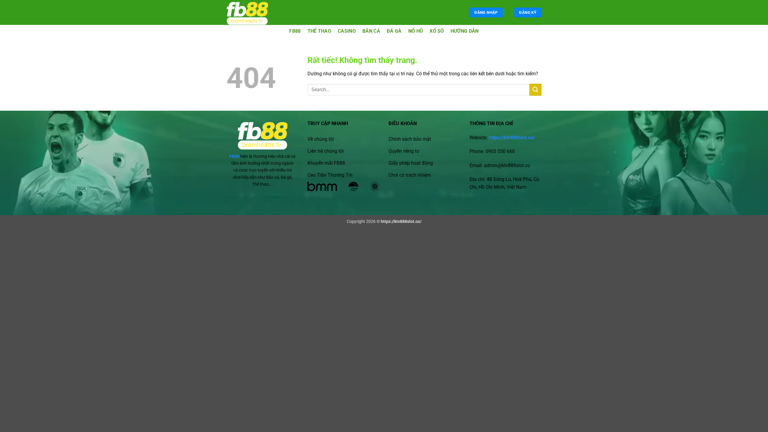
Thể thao (320, 31)
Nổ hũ (415, 31)
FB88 (295, 31)
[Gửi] (536, 89)
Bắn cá (371, 31)
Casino (347, 31)
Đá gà (394, 31)
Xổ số (437, 31)
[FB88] (252, 12)
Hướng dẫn (465, 31)
